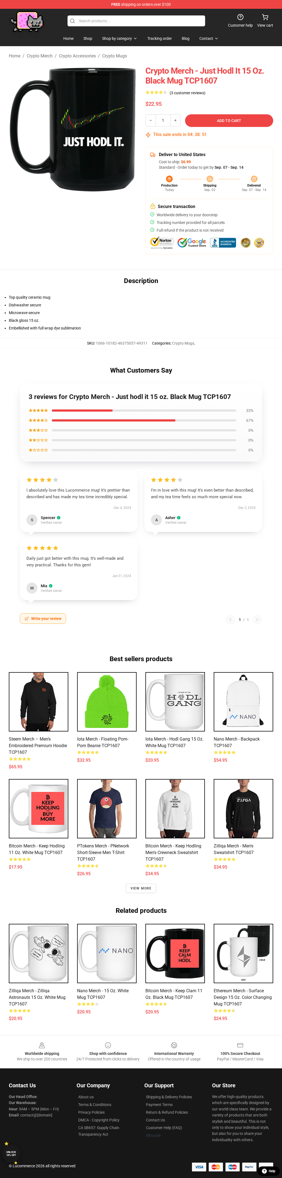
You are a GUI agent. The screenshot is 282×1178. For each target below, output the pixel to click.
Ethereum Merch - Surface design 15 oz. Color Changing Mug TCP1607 (243, 997)
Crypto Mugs (114, 56)
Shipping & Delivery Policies (169, 1097)
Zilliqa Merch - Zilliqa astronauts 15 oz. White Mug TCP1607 (37, 997)
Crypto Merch (40, 56)
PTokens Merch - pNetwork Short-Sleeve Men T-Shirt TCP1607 (103, 852)
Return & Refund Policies (167, 1112)
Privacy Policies (91, 1112)
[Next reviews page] (257, 620)
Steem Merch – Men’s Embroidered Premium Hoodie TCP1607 (38, 745)
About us (86, 1097)
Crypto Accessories (77, 56)
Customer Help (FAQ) (164, 1128)
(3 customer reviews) (187, 93)
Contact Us (155, 1120)
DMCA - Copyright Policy (99, 1120)
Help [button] (272, 1171)
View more (141, 888)
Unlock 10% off (11, 1154)
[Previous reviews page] (230, 620)
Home (14, 56)
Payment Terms (159, 1104)
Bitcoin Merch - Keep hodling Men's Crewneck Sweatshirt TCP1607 (173, 852)
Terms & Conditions (94, 1104)
